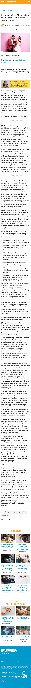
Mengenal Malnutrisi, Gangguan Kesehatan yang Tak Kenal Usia (7, 546)
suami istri (5, 515)
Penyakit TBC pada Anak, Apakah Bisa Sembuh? (8, 637)
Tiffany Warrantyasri (13, 25)
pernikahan (22, 512)
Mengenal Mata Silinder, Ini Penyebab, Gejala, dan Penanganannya (7, 588)
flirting (7, 512)
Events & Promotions (19, 657)
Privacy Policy (3, 657)
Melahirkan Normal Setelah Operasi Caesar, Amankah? (23, 618)
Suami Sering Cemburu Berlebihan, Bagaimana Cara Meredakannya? (22, 567)
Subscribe (3, 661)
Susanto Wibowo (8, 550)
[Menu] (29, 2)
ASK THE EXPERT (7, 10)
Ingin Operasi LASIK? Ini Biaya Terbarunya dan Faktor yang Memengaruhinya (7, 567)
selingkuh (14, 512)
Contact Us (18, 659)
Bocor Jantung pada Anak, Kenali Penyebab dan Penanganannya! (23, 638)
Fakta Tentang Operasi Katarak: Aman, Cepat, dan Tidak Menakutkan (22, 547)
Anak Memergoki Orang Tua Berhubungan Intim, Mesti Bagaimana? (22, 588)
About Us (2, 659)
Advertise (17, 661)
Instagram (8, 60)
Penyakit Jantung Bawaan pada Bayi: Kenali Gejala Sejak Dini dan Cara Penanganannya (8, 619)
